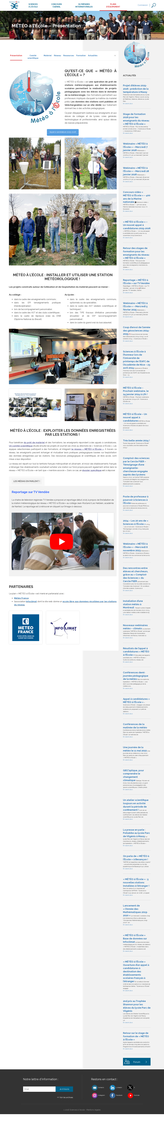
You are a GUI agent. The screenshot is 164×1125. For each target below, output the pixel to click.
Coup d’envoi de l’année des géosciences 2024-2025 (136, 330)
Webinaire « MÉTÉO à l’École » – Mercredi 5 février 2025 (135, 306)
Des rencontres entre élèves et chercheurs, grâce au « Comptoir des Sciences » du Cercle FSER (135, 575)
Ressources (68, 56)
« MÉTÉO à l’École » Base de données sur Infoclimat (135, 938)
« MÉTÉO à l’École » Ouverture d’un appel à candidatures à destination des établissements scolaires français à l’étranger (136, 971)
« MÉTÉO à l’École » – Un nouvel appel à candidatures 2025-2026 (136, 225)
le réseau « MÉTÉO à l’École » (87, 449)
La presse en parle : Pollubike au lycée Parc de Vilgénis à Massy (136, 833)
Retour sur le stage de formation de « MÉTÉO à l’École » (136, 1036)
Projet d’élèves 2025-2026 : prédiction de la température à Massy (135, 88)
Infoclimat (31, 601)
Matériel (48, 56)
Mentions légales (93, 1110)
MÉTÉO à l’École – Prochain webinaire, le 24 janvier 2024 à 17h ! (136, 391)
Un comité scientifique (21, 446)
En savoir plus (128, 103)
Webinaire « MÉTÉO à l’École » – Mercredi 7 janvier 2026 (135, 147)
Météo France (21, 598)
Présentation (16, 56)
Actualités (92, 56)
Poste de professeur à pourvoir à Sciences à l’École (135, 499)
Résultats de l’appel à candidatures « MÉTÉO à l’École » (136, 651)
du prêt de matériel (34, 442)
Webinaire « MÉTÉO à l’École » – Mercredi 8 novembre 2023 (135, 547)
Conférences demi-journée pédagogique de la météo (135, 675)
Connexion (143, 5)
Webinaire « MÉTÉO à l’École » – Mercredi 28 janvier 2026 (136, 171)
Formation (81, 56)
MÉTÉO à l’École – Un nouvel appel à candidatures (135, 417)
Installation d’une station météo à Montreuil (133, 604)
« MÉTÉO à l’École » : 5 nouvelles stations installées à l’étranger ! (136, 882)
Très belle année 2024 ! (136, 440)
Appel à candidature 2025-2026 (63, 132)
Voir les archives (66, 1097)
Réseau (57, 56)
